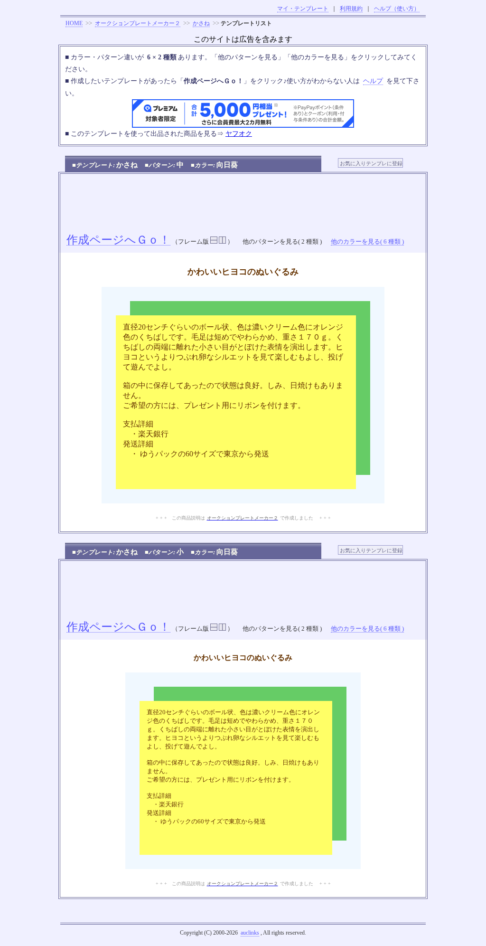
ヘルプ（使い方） (397, 8)
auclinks (250, 932)
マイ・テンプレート (302, 8)
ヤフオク (238, 133)
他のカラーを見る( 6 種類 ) (367, 241)
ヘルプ (373, 81)
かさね (201, 23)
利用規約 (351, 8)
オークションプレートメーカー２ (137, 23)
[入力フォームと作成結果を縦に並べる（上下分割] (213, 241)
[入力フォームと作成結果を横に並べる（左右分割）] (222, 241)
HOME (74, 23)
